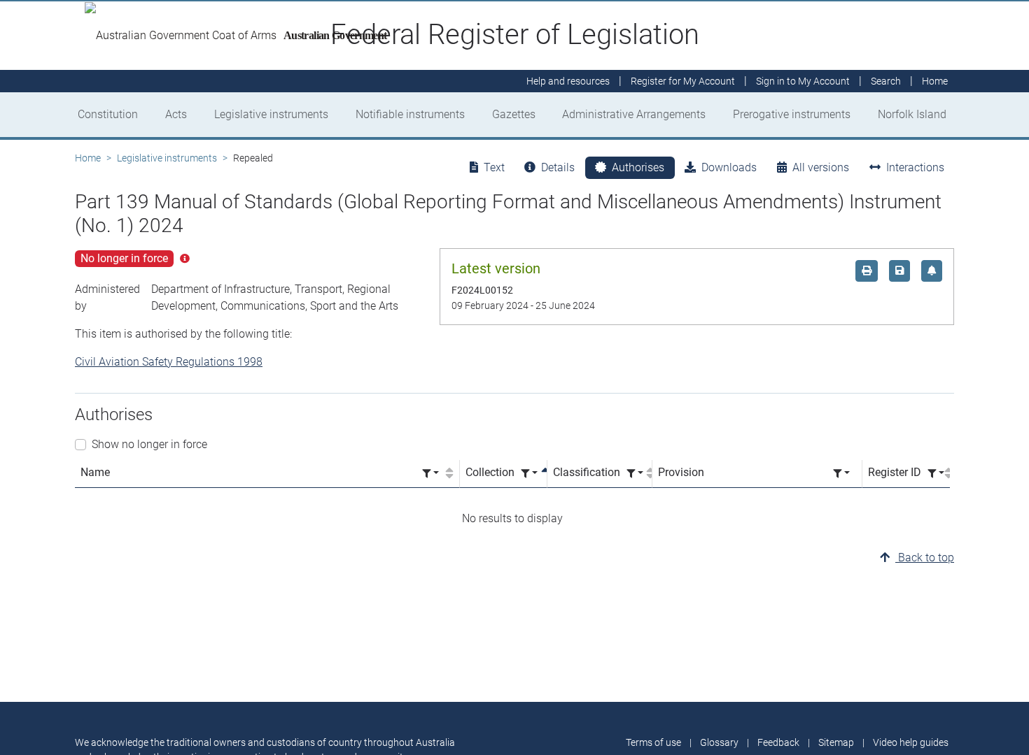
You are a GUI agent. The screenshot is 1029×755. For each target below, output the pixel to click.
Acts (176, 114)
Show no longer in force (149, 444)
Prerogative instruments (791, 114)
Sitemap (836, 742)
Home (88, 158)
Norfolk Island (912, 114)
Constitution (108, 114)
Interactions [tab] (915, 167)
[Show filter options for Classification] (635, 473)
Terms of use (653, 742)
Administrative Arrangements (634, 114)
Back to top (924, 557)
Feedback (778, 742)
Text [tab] (494, 167)
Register (683, 81)
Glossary (719, 742)
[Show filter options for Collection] (529, 473)
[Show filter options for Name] (430, 473)
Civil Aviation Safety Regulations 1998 (168, 361)
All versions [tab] (820, 167)
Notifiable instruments (410, 114)
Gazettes (514, 114)
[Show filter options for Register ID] (936, 473)
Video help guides (910, 742)
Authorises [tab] (638, 167)
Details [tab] (558, 167)
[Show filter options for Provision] (841, 473)
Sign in (803, 81)
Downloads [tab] (729, 167)
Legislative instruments (271, 114)
